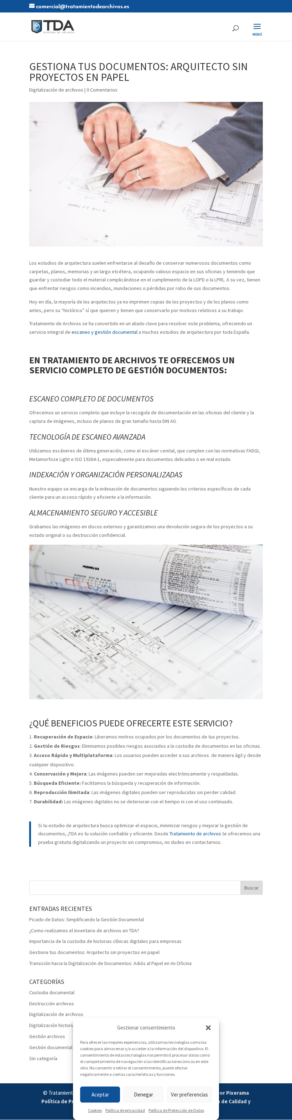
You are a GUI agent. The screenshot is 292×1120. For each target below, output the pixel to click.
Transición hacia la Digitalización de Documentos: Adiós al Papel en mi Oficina (110, 963)
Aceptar (100, 1094)
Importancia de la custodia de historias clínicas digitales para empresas (105, 941)
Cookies (95, 1110)
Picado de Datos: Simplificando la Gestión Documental (86, 919)
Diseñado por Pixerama (220, 1092)
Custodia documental (51, 992)
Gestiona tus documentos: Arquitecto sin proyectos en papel (94, 952)
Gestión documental (50, 1047)
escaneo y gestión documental (104, 332)
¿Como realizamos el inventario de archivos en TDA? (84, 930)
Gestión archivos (47, 1036)
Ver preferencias (189, 1094)
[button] (208, 1027)
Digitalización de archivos (56, 90)
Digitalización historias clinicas (61, 1025)
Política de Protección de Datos (176, 1110)
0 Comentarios (102, 90)
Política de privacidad (125, 1110)
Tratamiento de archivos (195, 833)
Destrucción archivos (51, 1003)
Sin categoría (43, 1058)
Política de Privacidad (67, 1101)
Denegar (143, 1094)
